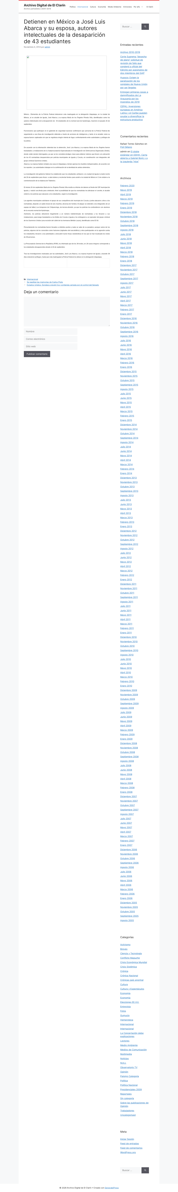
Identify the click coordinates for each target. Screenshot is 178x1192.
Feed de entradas (129, 1143)
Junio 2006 (126, 876)
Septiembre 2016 (129, 331)
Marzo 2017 (126, 305)
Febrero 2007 (127, 840)
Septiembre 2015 (129, 385)
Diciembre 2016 (128, 318)
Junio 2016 (126, 345)
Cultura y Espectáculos (132, 989)
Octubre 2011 (127, 593)
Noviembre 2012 (128, 535)
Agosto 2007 (127, 814)
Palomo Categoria (129, 1076)
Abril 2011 (125, 619)
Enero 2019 (126, 207)
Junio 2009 (126, 717)
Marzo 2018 (126, 252)
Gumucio (125, 1015)
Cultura (93, 7)
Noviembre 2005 (129, 907)
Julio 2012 (125, 553)
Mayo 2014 (126, 455)
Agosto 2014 (127, 442)
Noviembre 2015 (128, 376)
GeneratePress (112, 1188)
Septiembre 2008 (129, 756)
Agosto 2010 (127, 655)
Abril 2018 (125, 247)
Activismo (125, 944)
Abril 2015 (125, 407)
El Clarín (150, 7)
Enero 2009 (126, 739)
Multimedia (126, 1054)
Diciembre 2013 (128, 477)
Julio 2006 (125, 871)
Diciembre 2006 (128, 849)
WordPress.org (128, 1152)
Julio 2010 (125, 659)
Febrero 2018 (127, 256)
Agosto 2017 (126, 283)
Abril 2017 (125, 300)
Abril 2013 (125, 513)
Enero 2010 (126, 686)
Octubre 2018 (127, 221)
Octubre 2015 (127, 380)
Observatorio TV (128, 1067)
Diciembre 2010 (128, 637)
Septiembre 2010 (129, 650)
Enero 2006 (126, 898)
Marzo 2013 (126, 517)
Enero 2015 (126, 420)
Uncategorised (128, 1115)
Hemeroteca (126, 1020)
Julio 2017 (125, 287)
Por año (137, 7)
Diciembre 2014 (128, 424)
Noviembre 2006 (129, 854)
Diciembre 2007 (128, 796)
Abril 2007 (125, 832)
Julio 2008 (125, 765)
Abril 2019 (125, 194)
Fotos (123, 1011)
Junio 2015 (126, 398)
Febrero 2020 (127, 185)
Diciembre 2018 (128, 212)
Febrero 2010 (127, 681)
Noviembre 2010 (129, 641)
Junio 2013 (126, 504)
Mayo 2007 (126, 827)
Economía (102, 7)
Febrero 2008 (127, 787)
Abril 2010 (125, 672)
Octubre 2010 (127, 646)
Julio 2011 (125, 606)
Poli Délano (126, 147)
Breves (123, 949)
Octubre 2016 (127, 327)
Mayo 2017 (126, 296)
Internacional (83, 7)
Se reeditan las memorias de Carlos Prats (45, 282)
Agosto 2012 (126, 548)
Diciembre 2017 (128, 265)
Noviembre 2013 (129, 482)
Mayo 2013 (126, 508)
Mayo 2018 (126, 243)
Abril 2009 (125, 725)
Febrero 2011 (127, 628)
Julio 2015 (125, 393)
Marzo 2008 (126, 783)
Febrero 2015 (127, 416)
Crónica (124, 971)
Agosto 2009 (127, 708)
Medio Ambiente (114, 7)
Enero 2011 (126, 632)
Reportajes (126, 1094)
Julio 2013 (125, 500)
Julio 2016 (125, 340)
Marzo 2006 (126, 889)
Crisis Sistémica (128, 966)
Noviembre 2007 (129, 801)
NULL (123, 1063)
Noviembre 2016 (129, 323)
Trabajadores (127, 1110)
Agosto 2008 (127, 761)
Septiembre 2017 (129, 278)
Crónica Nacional (129, 975)
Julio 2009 (125, 712)
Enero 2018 (126, 261)
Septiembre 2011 (129, 597)
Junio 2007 (126, 823)
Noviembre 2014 (129, 429)
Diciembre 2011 (128, 584)
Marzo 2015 (126, 411)
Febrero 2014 (127, 469)
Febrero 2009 (127, 734)
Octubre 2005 (127, 911)
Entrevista (127, 7)
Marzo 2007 (126, 836)
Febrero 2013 (127, 522)
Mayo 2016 (126, 349)
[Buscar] (145, 27)
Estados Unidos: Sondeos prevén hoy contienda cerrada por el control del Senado (63, 285)
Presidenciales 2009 (131, 1089)
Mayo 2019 (126, 190)
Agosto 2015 (126, 389)
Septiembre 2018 (129, 225)
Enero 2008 (126, 792)
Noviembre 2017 (128, 269)
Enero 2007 (126, 845)
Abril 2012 (125, 566)
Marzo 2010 (126, 677)
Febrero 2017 (127, 309)
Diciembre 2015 (128, 371)
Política (72, 7)
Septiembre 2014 (129, 438)
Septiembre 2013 (129, 491)
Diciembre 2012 (128, 531)
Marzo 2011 (126, 624)
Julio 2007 (125, 818)
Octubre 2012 (127, 539)
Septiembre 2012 (129, 544)
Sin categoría (127, 1098)
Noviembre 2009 (129, 694)
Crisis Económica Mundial (133, 962)
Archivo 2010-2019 (130, 52)
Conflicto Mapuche (130, 958)
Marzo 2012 (126, 570)
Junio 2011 (125, 610)
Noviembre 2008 (129, 747)
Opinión (124, 1072)
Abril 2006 (125, 885)
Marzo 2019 (126, 199)
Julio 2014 (125, 447)
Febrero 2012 (127, 575)
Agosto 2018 (126, 230)
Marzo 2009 (126, 730)
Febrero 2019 (127, 203)
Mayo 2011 (125, 615)
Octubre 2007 (127, 805)
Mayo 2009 (126, 721)
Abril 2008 (125, 778)
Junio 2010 (126, 663)
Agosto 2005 (127, 920)
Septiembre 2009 (129, 703)
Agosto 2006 (127, 867)
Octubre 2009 (127, 699)
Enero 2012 (126, 579)
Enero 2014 (126, 473)
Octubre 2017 (127, 274)
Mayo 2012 (126, 562)
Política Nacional (129, 1085)
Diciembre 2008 (128, 743)
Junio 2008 (126, 770)
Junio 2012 (126, 557)
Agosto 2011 (126, 601)
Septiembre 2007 (129, 809)
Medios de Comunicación (133, 1049)
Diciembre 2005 (128, 902)
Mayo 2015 (126, 402)
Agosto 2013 (127, 495)
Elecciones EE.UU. (129, 1002)
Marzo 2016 (126, 358)
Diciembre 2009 (128, 690)
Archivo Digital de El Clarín (44, 5)
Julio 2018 (125, 234)
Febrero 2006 (127, 894)
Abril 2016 (125, 354)
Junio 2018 (126, 238)
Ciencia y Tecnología (131, 953)
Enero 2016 (126, 367)
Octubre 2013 (127, 486)
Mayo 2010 (126, 668)
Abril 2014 (125, 460)
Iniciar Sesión (127, 1139)
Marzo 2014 (126, 464)
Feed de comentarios (131, 1148)
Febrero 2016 (127, 362)
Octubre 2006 (127, 858)
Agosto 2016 (127, 336)
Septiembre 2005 (129, 916)
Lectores (124, 1041)
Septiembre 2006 (129, 863)
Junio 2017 (126, 292)
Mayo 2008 (126, 774)
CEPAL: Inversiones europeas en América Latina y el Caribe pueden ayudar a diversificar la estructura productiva (133, 113)
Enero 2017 (126, 314)
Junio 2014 (126, 451)
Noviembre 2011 (128, 588)
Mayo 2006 (126, 880)
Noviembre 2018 (128, 216)
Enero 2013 (126, 526)
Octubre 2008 (127, 752)
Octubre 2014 (127, 433)
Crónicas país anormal (131, 980)
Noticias (124, 1058)
